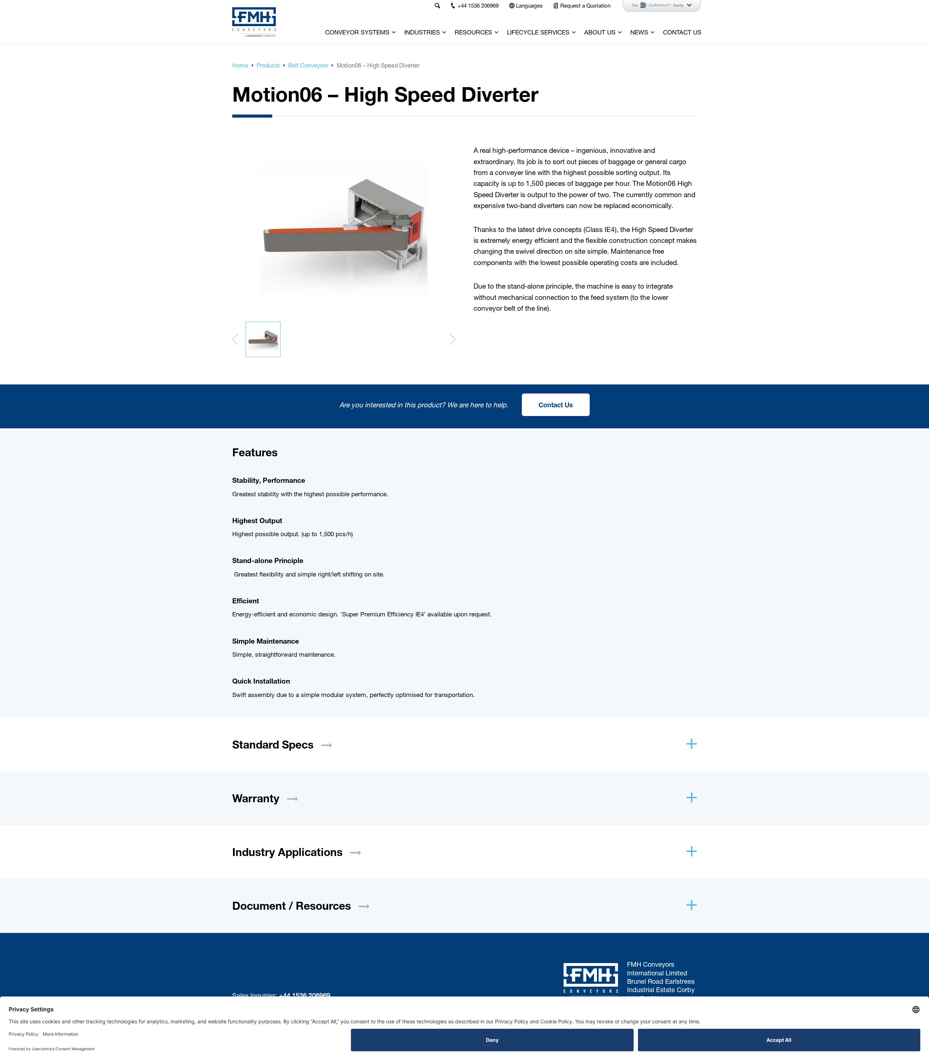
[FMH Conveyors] (254, 22)
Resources (473, 32)
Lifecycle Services (538, 32)
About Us (599, 32)
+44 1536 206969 (304, 995)
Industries (422, 32)
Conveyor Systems (357, 32)
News (639, 32)
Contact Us (682, 32)
